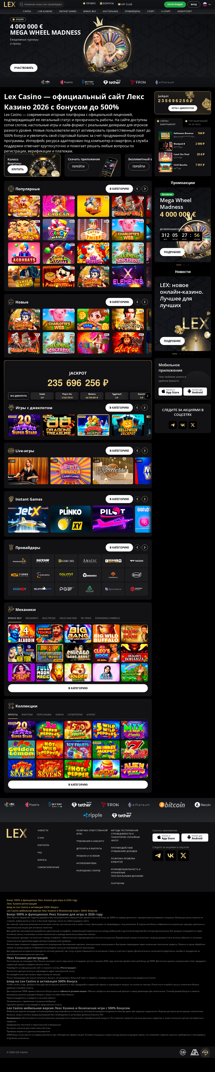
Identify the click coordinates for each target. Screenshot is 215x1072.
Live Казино (45, 11)
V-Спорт (165, 11)
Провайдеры (132, 11)
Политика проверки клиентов (123, 860)
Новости (43, 830)
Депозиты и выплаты (89, 848)
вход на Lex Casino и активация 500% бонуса (32, 907)
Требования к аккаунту (90, 841)
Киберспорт (185, 11)
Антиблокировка (86, 863)
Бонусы (42, 859)
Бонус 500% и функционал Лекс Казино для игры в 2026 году (42, 900)
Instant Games (68, 11)
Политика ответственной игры (92, 832)
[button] (149, 165)
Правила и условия (88, 855)
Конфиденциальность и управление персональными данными (127, 872)
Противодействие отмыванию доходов (124, 849)
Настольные (110, 11)
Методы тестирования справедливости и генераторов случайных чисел (125, 835)
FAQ (40, 852)
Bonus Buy (89, 11)
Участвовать (23, 68)
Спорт (150, 11)
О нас (41, 837)
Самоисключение (48, 867)
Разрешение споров (88, 870)
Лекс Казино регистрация (22, 903)
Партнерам (117, 883)
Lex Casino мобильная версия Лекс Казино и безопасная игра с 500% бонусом (52, 910)
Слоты (27, 11)
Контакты (43, 845)
